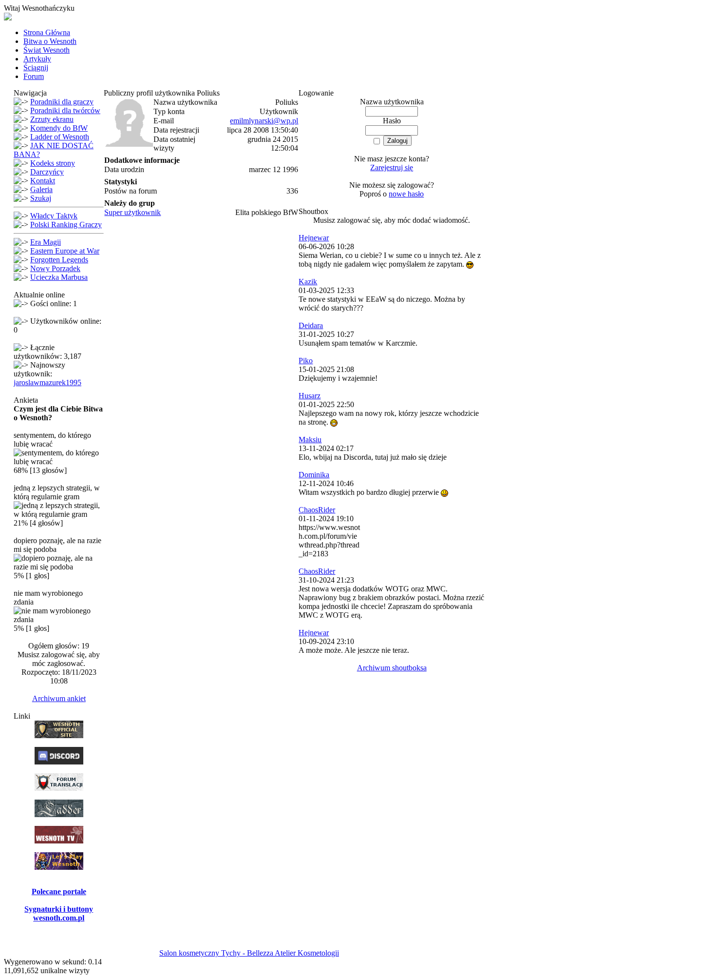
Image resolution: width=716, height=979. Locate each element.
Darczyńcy (47, 172)
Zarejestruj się (391, 167)
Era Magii (45, 242)
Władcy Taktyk (53, 216)
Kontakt (42, 180)
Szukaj (40, 198)
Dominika (314, 474)
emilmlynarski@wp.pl (264, 121)
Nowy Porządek (55, 268)
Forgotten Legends (59, 259)
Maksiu (310, 439)
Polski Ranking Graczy (66, 224)
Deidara (311, 325)
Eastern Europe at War (64, 251)
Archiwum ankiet (59, 698)
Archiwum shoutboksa (392, 668)
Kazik (308, 281)
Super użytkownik (132, 212)
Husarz (309, 396)
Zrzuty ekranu (52, 119)
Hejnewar (314, 238)
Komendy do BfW (59, 128)
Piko (306, 360)
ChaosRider (317, 510)
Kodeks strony (52, 163)
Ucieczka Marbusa (59, 277)
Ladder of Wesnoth (59, 137)
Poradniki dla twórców (65, 110)
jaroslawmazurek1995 (47, 382)
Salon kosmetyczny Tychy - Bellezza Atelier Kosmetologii (249, 953)
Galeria (41, 189)
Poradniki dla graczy (62, 102)
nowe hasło (406, 194)
